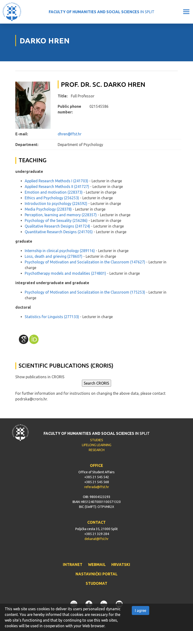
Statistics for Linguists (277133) (52, 317)
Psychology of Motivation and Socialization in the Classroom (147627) (85, 262)
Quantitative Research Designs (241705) (59, 232)
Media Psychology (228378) (48, 209)
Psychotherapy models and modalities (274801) (65, 273)
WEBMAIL (97, 564)
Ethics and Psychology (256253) (52, 198)
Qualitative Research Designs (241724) (57, 226)
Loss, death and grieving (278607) (53, 256)
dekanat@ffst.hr (96, 539)
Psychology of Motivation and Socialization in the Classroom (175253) (85, 292)
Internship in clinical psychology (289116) (60, 251)
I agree (140, 610)
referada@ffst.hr (96, 487)
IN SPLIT (101, 12)
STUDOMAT (96, 583)
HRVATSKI (120, 564)
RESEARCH (97, 450)
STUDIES (96, 440)
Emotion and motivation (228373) (54, 192)
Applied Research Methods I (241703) (56, 181)
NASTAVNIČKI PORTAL (96, 574)
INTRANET (72, 564)
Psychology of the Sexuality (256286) (56, 220)
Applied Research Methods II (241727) (57, 186)
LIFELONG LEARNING (96, 445)
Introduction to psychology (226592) (56, 203)
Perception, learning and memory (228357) (61, 215)
